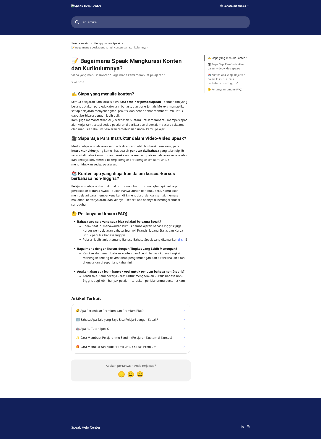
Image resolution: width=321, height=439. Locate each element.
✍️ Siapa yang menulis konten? (227, 58)
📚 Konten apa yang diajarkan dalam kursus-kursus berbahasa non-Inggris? (226, 79)
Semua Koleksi (80, 43)
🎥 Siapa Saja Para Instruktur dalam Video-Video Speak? (226, 66)
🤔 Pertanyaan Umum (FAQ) (225, 89)
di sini (182, 240)
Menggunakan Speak (107, 43)
